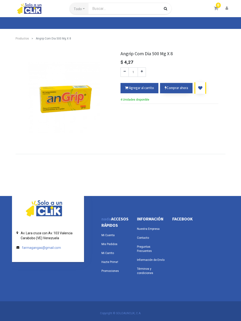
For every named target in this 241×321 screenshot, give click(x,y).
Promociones (110, 271)
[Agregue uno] (142, 72)
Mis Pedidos (109, 244)
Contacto (143, 237)
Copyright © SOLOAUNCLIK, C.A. (120, 313)
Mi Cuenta (108, 235)
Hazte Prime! (109, 262)
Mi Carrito (107, 253)
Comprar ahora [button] (177, 88)
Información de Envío (151, 260)
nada (106, 219)
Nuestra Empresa (148, 229)
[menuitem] (26, 23)
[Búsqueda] (165, 8)
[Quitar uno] (124, 72)
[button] (79, 8)
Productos (22, 38)
